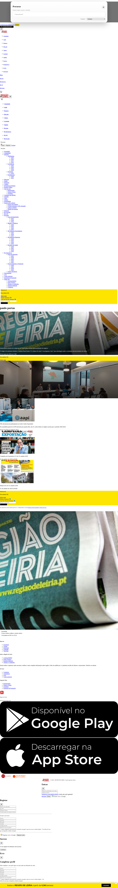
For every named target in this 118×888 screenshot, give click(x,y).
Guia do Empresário (13, 217)
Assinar (9, 24)
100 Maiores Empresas (14, 237)
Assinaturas (6, 673)
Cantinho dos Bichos (10, 195)
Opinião (6, 196)
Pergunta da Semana (9, 185)
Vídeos (6, 200)
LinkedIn (5, 649)
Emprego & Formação (10, 278)
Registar (8, 145)
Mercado (6, 179)
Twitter (5, 646)
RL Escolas (7, 212)
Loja (13, 24)
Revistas (6, 215)
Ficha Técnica (11, 282)
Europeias (10, 171)
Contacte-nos (3, 24)
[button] (59, 75)
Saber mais (4, 296)
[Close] (43, 788)
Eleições (6, 154)
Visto (5, 198)
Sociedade (7, 151)
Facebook (6, 644)
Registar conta (20, 835)
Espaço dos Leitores (9, 203)
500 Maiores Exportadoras (15, 231)
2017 (12, 161)
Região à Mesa (8, 187)
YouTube (5, 651)
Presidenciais (11, 175)
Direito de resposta (13, 209)
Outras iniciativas (12, 271)
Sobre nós (7, 279)
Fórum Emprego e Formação (15, 264)
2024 (12, 167)
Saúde (6, 181)
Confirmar (3, 849)
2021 (12, 159)
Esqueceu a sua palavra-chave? (50, 794)
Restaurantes (11, 190)
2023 (12, 221)
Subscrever (4, 303)
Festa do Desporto (13, 254)
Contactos (10, 287)
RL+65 (6, 214)
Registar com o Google (9, 835)
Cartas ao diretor (12, 207)
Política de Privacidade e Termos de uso (37, 507)
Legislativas (11, 164)
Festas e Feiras (12, 192)
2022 (12, 168)
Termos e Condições (13, 284)
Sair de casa (7, 189)
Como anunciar (8, 276)
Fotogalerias (7, 201)
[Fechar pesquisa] (103, 7)
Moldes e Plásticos (13, 223)
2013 (12, 162)
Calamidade (7, 153)
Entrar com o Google (59, 796)
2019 (12, 170)
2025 (12, 157)
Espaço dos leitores (13, 204)
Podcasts (6, 210)
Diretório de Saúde (13, 245)
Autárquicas (11, 156)
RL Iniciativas (8, 253)
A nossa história (12, 281)
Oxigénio (10, 193)
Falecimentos (7, 273)
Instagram (6, 648)
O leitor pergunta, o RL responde (17, 206)
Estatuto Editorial (12, 285)
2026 (12, 176)
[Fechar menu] (10, 96)
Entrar (16, 24)
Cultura (6, 184)
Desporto (6, 182)
